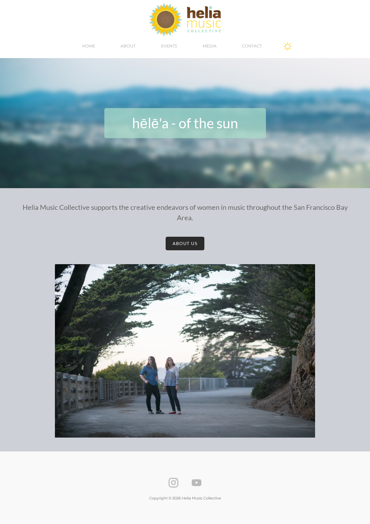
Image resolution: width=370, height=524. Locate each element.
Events (169, 46)
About (128, 46)
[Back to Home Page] (185, 19)
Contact (252, 46)
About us (185, 243)
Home (88, 46)
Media (210, 46)
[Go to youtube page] (196, 483)
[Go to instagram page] (173, 483)
